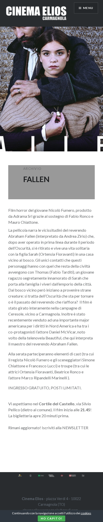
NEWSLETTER (75, 427)
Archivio (32, 169)
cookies (86, 513)
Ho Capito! (51, 518)
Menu (88, 8)
